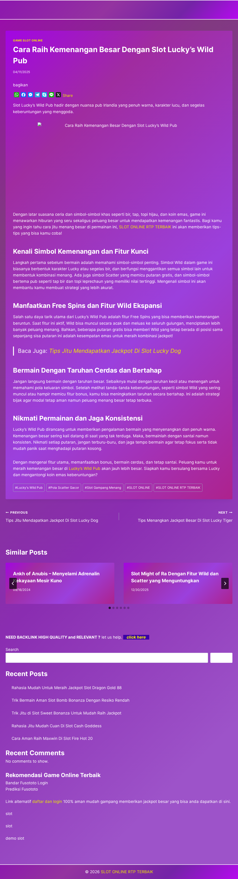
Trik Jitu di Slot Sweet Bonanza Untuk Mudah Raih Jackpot (66, 713)
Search (12, 649)
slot (9, 813)
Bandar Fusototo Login (27, 783)
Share (68, 95)
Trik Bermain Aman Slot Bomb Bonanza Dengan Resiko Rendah (70, 700)
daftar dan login (47, 801)
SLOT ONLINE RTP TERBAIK (178, 487)
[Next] (225, 583)
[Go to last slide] (13, 583)
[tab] (110, 608)
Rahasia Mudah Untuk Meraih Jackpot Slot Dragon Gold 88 (67, 687)
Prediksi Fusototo (22, 789)
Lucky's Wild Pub (29, 487)
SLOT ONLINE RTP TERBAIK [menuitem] (145, 227)
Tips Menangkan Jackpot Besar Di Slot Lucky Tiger (185, 517)
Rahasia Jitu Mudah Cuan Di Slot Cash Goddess (57, 726)
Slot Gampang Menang (103, 487)
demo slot (15, 838)
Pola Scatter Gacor (63, 487)
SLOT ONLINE (138, 487)
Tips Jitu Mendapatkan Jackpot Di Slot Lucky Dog (115, 350)
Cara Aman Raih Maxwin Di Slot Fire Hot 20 (52, 738)
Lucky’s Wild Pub (84, 468)
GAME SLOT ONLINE (28, 40)
